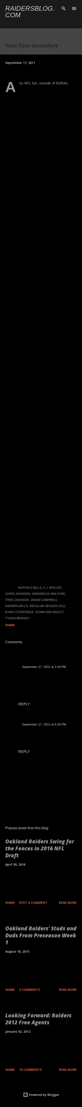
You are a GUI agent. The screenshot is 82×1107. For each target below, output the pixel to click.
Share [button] (10, 625)
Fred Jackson (17, 600)
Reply (24, 704)
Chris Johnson (17, 593)
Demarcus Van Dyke (48, 593)
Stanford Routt (49, 612)
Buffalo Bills (30, 587)
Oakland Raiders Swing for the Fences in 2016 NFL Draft (39, 848)
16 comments (30, 1070)
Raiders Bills (16, 606)
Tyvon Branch (17, 618)
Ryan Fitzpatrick (19, 612)
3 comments (29, 990)
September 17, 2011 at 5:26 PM (44, 724)
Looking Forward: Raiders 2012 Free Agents (38, 1019)
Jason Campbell (44, 600)
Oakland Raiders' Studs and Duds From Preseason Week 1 (41, 935)
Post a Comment (33, 903)
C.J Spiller (52, 587)
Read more (68, 903)
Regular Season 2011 (47, 606)
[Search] (63, 7)
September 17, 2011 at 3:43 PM (44, 667)
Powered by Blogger (43, 1095)
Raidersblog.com (29, 12)
